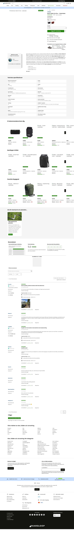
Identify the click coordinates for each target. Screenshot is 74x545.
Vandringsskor (25, 445)
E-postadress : (45, 467)
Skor (12, 5)
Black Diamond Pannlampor (42, 451)
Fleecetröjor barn (40, 442)
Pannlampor (10, 452)
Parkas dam (10, 442)
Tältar (9, 449)
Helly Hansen (25, 432)
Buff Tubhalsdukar (56, 451)
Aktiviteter (43, 5)
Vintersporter (32, 5)
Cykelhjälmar (25, 452)
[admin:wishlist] (65, 31)
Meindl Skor (39, 452)
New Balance (55, 429)
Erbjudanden (65, 5)
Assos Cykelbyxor (55, 441)
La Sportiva (9, 432)
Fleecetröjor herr (10, 448)
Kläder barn (39, 441)
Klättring (26, 5)
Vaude (39, 432)
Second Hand (51, 5)
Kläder (8, 5)
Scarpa (39, 431)
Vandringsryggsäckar (26, 442)
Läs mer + (28, 71)
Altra (23, 428)
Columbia (39, 429)
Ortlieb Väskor (55, 448)
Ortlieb (49, 11)
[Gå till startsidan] (48, 10)
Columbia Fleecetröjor (41, 449)
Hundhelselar (55, 445)
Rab (8, 431)
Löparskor (24, 448)
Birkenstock (54, 432)
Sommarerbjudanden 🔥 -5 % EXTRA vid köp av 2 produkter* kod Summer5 (37, 7)
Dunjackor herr (10, 445)
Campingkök (25, 441)
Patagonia (9, 428)
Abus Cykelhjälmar (56, 452)
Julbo (53, 428)
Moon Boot (24, 431)
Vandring (17, 5)
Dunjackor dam (10, 441)
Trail (21, 5)
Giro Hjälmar (55, 442)
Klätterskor (24, 449)
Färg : (51, 19)
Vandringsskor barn (26, 451)
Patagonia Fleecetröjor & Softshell (43, 445)
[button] (27, 28)
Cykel (38, 5)
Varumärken (58, 5)
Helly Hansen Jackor (41, 448)
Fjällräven (39, 428)
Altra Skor (54, 449)
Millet (23, 429)
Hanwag (54, 431)
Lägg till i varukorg (56, 31)
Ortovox (9, 429)
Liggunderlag (10, 451)
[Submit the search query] (64, 3)
